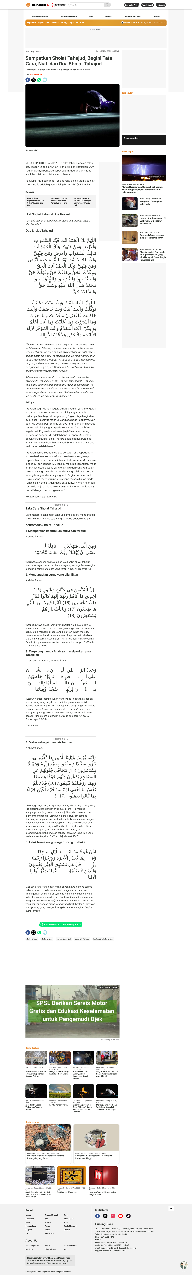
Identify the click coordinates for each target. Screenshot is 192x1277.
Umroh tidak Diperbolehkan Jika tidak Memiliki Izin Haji (35, 201)
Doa (38, 51)
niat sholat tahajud (64, 939)
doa (91, 16)
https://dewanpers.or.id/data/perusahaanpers (46, 1263)
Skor (66, 1215)
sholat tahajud (42, 214)
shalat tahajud (31, 939)
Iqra (33, 51)
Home (27, 51)
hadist (108, 16)
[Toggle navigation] (28, 5)
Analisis (48, 1222)
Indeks (157, 16)
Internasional (30, 1226)
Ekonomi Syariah (51, 1215)
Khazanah (29, 1219)
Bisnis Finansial (70, 1226)
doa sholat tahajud (82, 939)
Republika (31, 22)
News (27, 1222)
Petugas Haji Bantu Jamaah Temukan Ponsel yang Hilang (59, 200)
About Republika (32, 1245)
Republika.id (147, 5)
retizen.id (161, 5)
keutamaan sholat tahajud (103, 939)
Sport (66, 1222)
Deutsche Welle (131, 5)
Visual (47, 1230)
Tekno (47, 1226)
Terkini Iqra (127, 151)
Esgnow (28, 1230)
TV (26, 1233)
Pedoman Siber (70, 1245)
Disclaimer (29, 1249)
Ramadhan (49, 1233)
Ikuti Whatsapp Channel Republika (62, 924)
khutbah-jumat (133, 16)
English (67, 1230)
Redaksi (48, 1245)
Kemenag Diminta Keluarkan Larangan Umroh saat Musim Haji (82, 201)
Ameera (28, 1215)
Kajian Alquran (69, 16)
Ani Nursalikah (36, 74)
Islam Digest (69, 1219)
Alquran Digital (40, 16)
